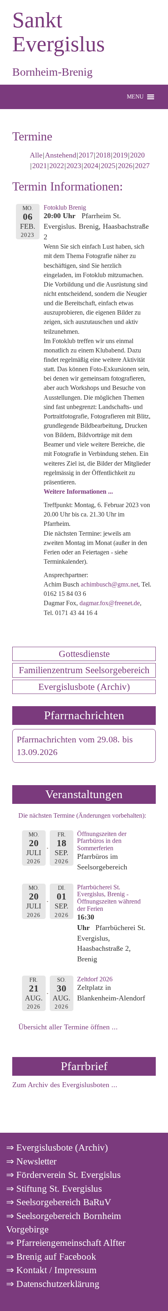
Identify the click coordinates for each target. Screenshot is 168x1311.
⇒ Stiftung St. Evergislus (54, 1188)
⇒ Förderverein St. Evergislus (63, 1174)
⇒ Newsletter (31, 1161)
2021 (39, 166)
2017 (86, 155)
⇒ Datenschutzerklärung (52, 1283)
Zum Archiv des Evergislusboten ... (64, 1085)
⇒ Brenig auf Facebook (51, 1256)
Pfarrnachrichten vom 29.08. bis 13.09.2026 (75, 746)
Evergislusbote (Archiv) (84, 686)
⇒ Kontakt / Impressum (51, 1270)
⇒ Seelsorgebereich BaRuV (58, 1202)
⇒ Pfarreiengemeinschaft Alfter (66, 1242)
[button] (135, 97)
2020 (137, 155)
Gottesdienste (84, 653)
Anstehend (60, 155)
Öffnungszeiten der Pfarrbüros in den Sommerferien (101, 840)
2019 (120, 155)
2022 (56, 166)
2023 (73, 166)
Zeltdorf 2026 (95, 979)
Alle (36, 155)
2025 (108, 166)
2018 (103, 155)
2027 (142, 166)
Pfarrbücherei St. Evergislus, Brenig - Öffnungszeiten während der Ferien (109, 898)
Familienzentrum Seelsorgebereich (84, 670)
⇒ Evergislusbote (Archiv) (57, 1147)
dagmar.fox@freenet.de (110, 603)
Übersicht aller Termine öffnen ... (68, 1027)
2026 (125, 166)
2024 (91, 166)
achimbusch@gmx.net (109, 584)
